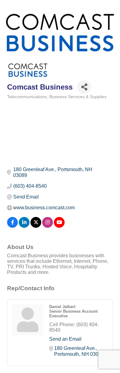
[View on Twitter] (35, 226)
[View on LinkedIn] (24, 226)
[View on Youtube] (59, 226)
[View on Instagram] (47, 226)
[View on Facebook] (12, 226)
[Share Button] (84, 87)
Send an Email (65, 339)
